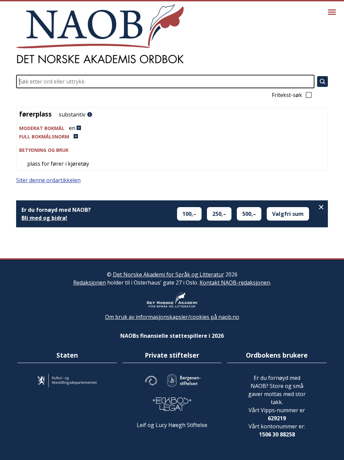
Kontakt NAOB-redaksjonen (235, 282)
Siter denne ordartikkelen (48, 180)
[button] (172, 128)
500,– (249, 214)
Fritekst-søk (287, 95)
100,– (189, 214)
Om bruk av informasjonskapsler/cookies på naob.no (172, 317)
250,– (219, 214)
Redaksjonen (89, 282)
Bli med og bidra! (44, 218)
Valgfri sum (288, 214)
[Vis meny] (331, 12)
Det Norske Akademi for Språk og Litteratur (168, 274)
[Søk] (322, 81)
